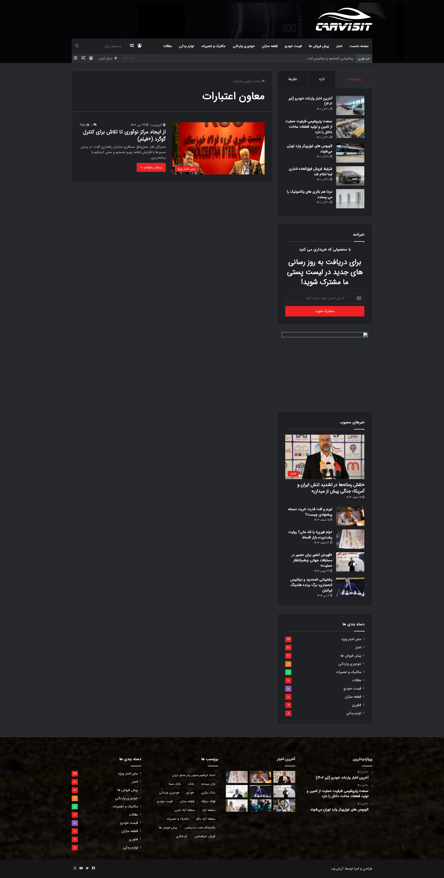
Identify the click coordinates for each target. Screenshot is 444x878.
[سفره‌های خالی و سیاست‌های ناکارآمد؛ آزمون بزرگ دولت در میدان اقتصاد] (237, 791)
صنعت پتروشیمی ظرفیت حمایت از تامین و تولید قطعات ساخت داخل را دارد (308, 126)
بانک (191, 783)
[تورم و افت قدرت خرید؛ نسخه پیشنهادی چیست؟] (350, 516)
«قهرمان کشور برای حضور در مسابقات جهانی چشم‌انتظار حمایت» (312, 560)
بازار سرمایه (208, 783)
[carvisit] (344, 19)
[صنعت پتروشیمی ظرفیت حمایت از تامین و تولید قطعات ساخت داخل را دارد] (350, 128)
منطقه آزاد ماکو (205, 818)
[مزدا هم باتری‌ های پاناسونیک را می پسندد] (350, 198)
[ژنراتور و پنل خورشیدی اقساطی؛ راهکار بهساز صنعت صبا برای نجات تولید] (261, 805)
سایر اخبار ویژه (351, 639)
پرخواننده (354, 79)
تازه (322, 79)
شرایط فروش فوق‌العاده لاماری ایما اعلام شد (310, 171)
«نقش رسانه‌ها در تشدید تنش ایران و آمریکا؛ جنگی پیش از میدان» (330, 488)
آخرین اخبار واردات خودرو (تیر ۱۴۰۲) (310, 101)
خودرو (190, 792)
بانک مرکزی (208, 792)
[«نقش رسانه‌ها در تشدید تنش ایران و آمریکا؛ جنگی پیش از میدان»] (284, 777)
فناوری (356, 705)
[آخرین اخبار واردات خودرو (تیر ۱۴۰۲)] (350, 105)
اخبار (339, 46)
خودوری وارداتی (244, 46)
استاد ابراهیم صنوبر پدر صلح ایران (193, 775)
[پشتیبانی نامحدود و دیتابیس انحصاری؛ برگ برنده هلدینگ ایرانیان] (350, 586)
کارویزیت (156, 125)
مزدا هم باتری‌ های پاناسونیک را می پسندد (309, 194)
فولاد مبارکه (208, 801)
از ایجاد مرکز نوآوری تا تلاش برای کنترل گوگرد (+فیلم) (124, 135)
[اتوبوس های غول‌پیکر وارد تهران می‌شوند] (350, 153)
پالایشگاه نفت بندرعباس (199, 827)
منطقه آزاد (208, 810)
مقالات (167, 46)
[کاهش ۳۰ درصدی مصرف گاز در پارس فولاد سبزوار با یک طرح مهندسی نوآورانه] (284, 805)
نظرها (292, 79)
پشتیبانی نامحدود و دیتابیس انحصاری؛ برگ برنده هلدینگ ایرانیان (308, 58)
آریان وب (337, 868)
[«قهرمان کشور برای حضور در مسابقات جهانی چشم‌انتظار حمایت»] (350, 562)
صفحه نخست (359, 46)
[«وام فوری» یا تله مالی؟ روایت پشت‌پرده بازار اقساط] (350, 539)
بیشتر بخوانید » (151, 167)
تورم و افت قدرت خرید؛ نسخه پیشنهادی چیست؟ (310, 511)
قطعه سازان (270, 46)
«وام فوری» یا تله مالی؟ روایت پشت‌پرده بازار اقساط (310, 534)
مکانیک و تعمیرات (213, 46)
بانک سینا (175, 783)
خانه (258, 81)
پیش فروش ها (319, 46)
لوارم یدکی (186, 46)
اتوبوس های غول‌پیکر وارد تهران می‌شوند (309, 148)
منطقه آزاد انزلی (184, 810)
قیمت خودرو (293, 46)
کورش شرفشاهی (205, 836)
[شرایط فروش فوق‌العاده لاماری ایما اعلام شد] (350, 175)
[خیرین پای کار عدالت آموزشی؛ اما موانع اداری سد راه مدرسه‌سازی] (237, 805)
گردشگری (181, 836)
